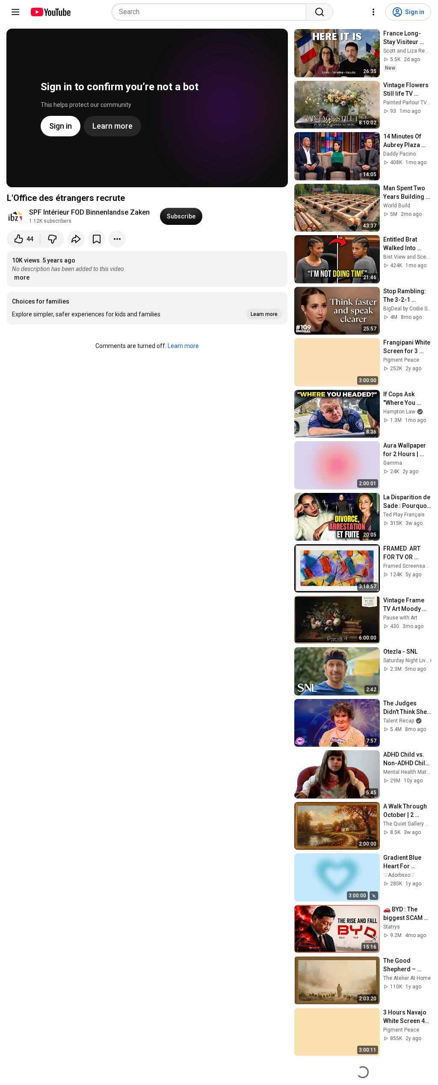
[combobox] (211, 12)
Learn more (183, 345)
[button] (147, 308)
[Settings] (373, 12)
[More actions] (117, 239)
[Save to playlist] (96, 239)
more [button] (22, 277)
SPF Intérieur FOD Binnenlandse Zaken (89, 212)
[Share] (76, 239)
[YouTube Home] (50, 12)
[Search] (319, 12)
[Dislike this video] (52, 239)
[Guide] (15, 12)
